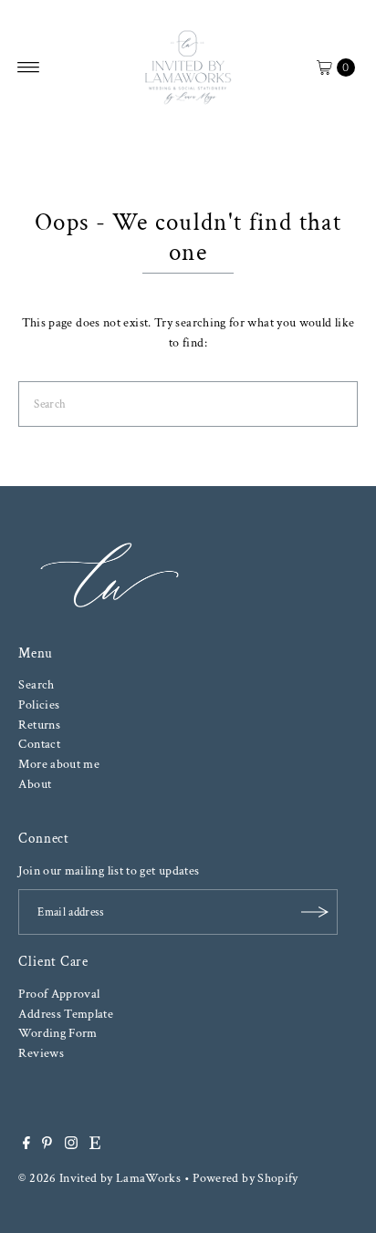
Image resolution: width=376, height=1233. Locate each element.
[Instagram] (71, 1145)
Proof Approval (58, 993)
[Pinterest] (47, 1145)
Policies (38, 704)
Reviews (41, 1053)
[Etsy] (94, 1145)
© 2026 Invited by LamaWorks (99, 1177)
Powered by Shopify (245, 1177)
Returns (39, 724)
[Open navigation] (29, 67)
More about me (58, 763)
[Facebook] (26, 1145)
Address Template (65, 1013)
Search (36, 684)
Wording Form (57, 1032)
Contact (39, 743)
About (34, 784)
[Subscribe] (315, 912)
